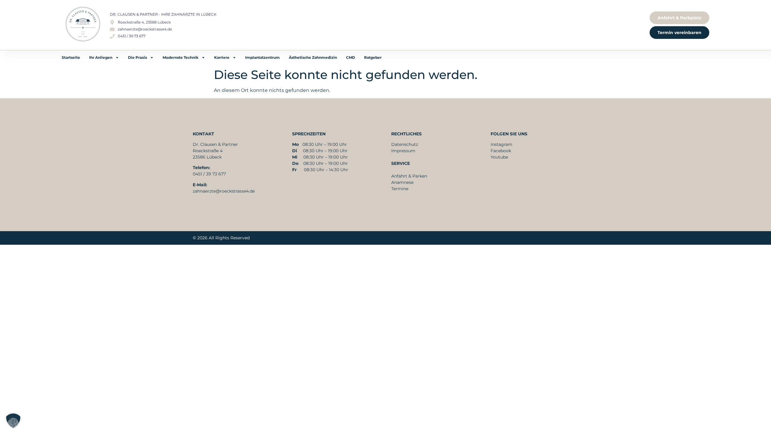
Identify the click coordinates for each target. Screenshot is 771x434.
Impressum (403, 150)
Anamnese (402, 182)
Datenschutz (404, 144)
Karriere (221, 57)
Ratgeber (373, 57)
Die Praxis (137, 57)
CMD (350, 57)
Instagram (501, 144)
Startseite (71, 57)
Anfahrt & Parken (409, 176)
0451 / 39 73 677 (209, 174)
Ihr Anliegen (100, 57)
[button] (13, 420)
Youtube (499, 157)
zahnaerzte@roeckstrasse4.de (224, 191)
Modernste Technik (180, 57)
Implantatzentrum (262, 57)
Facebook (501, 150)
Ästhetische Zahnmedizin (313, 57)
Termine (399, 188)
